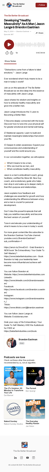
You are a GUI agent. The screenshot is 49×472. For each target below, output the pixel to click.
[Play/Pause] (9, 45)
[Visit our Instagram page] (21, 457)
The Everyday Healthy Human (32, 422)
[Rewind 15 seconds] (7, 53)
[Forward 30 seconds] (11, 53)
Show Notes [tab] (10, 61)
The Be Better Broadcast (19, 5)
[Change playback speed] (16, 53)
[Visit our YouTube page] (27, 457)
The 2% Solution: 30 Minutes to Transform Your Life (13, 390)
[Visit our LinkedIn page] (15, 457)
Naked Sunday (10, 421)
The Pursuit (31, 388)
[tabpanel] (24, 201)
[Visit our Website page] (33, 457)
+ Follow (41, 5)
